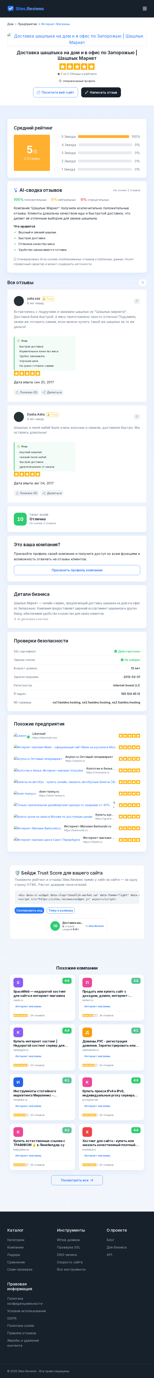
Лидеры (13, 1255)
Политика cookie (20, 1326)
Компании (15, 1247)
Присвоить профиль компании (77, 570)
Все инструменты (71, 1269)
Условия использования (26, 1311)
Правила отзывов (21, 1333)
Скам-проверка (19, 1269)
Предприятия (27, 24)
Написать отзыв (103, 92)
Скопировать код (29, 910)
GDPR (11, 1318)
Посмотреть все (75, 1180)
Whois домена (68, 1240)
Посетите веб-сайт (58, 92)
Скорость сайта (70, 1262)
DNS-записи (67, 1255)
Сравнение (16, 1262)
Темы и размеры (61, 910)
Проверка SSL (68, 1247)
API (109, 1255)
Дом (10, 24)
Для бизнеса (117, 1247)
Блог (110, 1240)
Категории (15, 1240)
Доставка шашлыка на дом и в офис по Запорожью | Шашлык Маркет (77, 55)
